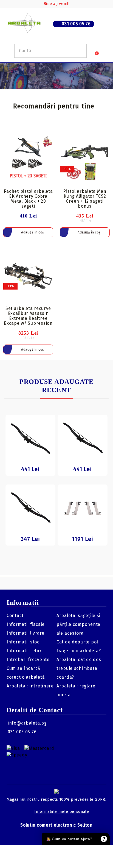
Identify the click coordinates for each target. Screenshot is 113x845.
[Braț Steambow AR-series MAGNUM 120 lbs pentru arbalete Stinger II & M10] (82, 438)
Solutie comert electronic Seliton (56, 825)
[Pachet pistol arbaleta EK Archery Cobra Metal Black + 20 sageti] (28, 159)
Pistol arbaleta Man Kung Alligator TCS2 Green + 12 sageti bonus (84, 199)
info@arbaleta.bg (27, 723)
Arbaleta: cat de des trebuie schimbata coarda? (78, 668)
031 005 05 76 (76, 23)
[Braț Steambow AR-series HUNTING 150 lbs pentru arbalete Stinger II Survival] (30, 438)
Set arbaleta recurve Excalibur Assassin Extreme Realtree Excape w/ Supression (28, 316)
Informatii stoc (23, 642)
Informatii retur (24, 650)
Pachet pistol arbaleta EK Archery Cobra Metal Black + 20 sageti (28, 199)
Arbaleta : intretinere (30, 686)
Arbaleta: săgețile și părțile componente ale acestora (78, 624)
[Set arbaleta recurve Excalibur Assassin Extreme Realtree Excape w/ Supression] (28, 276)
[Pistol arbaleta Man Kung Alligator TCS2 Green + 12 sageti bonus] (85, 159)
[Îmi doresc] (49, 136)
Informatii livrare (25, 633)
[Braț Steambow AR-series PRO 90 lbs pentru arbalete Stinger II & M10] (30, 508)
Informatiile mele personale (61, 811)
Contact (15, 615)
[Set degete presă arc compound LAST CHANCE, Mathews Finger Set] (82, 508)
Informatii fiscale (26, 624)
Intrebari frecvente (28, 659)
